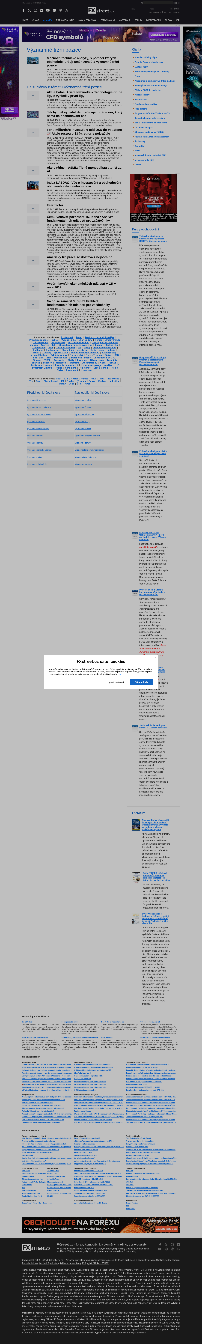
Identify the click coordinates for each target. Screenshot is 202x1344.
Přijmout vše (142, 682)
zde (119, 674)
